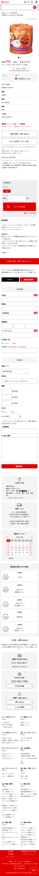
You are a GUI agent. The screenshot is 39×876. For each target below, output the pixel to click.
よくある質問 (19, 707)
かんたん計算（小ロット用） (19, 141)
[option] (19, 39)
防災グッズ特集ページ (9, 798)
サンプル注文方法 (26, 738)
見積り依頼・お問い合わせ (19, 134)
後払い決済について (8, 743)
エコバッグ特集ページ (9, 796)
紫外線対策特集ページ (28, 796)
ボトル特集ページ (8, 792)
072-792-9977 (19, 662)
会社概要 (10, 851)
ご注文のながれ (7, 727)
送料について (25, 722)
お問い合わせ (19, 702)
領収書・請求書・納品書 (10, 740)
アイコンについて (31, 19)
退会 (22, 763)
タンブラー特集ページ (9, 794)
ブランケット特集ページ (29, 828)
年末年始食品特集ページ (29, 839)
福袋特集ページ (26, 837)
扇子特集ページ (7, 830)
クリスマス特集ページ (28, 832)
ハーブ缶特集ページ (8, 817)
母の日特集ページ (26, 789)
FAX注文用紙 (31, 213)
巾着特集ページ (7, 789)
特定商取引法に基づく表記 (28, 851)
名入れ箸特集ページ (8, 815)
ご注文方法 (5, 722)
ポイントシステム (8, 774)
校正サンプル (25, 740)
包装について (6, 756)
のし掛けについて (8, 758)
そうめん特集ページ (8, 842)
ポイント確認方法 (8, 776)
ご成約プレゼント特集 (9, 808)
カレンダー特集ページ (28, 835)
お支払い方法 (6, 738)
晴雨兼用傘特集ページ (28, 792)
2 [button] (20, 57)
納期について (25, 725)
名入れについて (7, 754)
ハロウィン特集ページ (28, 830)
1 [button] (18, 57)
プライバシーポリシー (28, 854)
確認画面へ (19, 466)
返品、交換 (24, 776)
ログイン (10, 279)
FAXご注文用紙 (7, 725)
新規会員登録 (28, 279)
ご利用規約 (10, 854)
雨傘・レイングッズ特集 (29, 794)
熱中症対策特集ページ (9, 828)
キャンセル (24, 778)
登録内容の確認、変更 (28, 756)
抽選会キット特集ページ (10, 805)
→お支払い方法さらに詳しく (15, 498)
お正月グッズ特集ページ (29, 842)
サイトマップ (10, 857)
